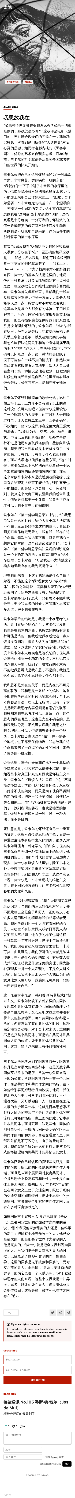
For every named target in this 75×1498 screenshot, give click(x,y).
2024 (29, 82)
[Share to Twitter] (53, 1312)
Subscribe (38, 1380)
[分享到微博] (60, 1312)
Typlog (7, 1494)
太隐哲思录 (13, 82)
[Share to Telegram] (68, 1312)
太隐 (7, 7)
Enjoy (11, 1312)
